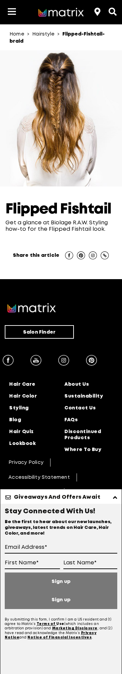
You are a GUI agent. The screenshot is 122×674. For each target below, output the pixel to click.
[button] (12, 12)
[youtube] (36, 361)
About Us (76, 384)
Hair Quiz (21, 432)
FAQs (71, 420)
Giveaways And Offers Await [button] (57, 497)
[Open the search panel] (111, 10)
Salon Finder (39, 332)
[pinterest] (91, 361)
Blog (15, 420)
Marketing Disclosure (75, 628)
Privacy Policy (25, 462)
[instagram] (64, 361)
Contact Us (80, 408)
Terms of (47, 624)
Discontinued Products (82, 435)
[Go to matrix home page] (61, 13)
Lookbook (22, 444)
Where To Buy (82, 450)
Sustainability (83, 396)
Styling (19, 408)
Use (60, 624)
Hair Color (23, 396)
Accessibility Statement (39, 477)
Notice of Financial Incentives (59, 637)
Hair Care (22, 384)
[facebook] (8, 361)
